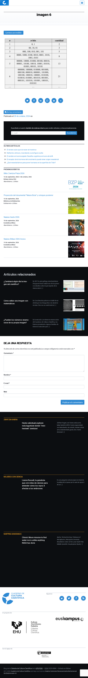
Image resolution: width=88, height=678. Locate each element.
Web (5, 392)
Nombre (7, 375)
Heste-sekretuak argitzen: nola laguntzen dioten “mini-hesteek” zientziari (34, 426)
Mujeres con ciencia (13, 477)
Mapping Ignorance (12, 534)
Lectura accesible (14, 33)
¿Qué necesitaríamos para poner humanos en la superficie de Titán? (31, 163)
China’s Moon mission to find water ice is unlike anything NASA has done (34, 540)
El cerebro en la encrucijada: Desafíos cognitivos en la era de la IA (30, 156)
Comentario (9, 353)
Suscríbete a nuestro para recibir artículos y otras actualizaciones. (44, 128)
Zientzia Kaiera (11, 419)
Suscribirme (71, 133)
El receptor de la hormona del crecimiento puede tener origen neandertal (33, 159)
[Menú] (82, 3)
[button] (27, 100)
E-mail (7, 383)
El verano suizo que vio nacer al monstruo (21, 150)
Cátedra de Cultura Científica (21, 668)
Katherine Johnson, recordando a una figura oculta (25, 153)
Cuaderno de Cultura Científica (20, 671)
